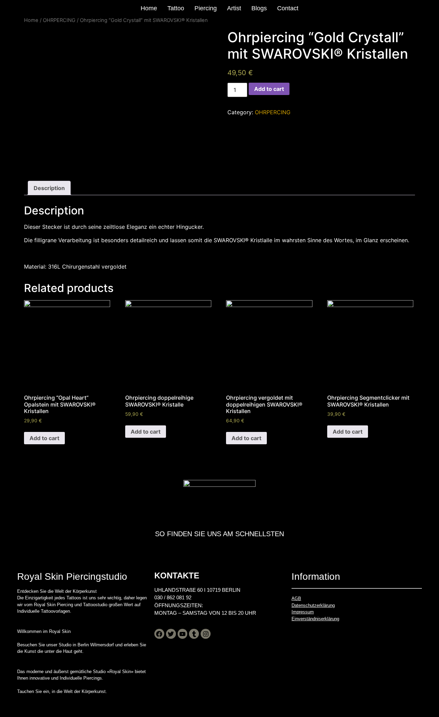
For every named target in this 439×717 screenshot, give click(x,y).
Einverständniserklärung (315, 618)
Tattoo (175, 8)
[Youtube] (183, 634)
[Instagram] (206, 634)
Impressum (303, 611)
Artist (234, 8)
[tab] (49, 188)
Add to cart (269, 88)
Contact (287, 8)
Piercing (205, 8)
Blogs (259, 8)
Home (149, 8)
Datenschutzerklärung (313, 605)
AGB (296, 598)
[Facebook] (159, 634)
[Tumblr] (194, 634)
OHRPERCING (59, 20)
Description (49, 188)
